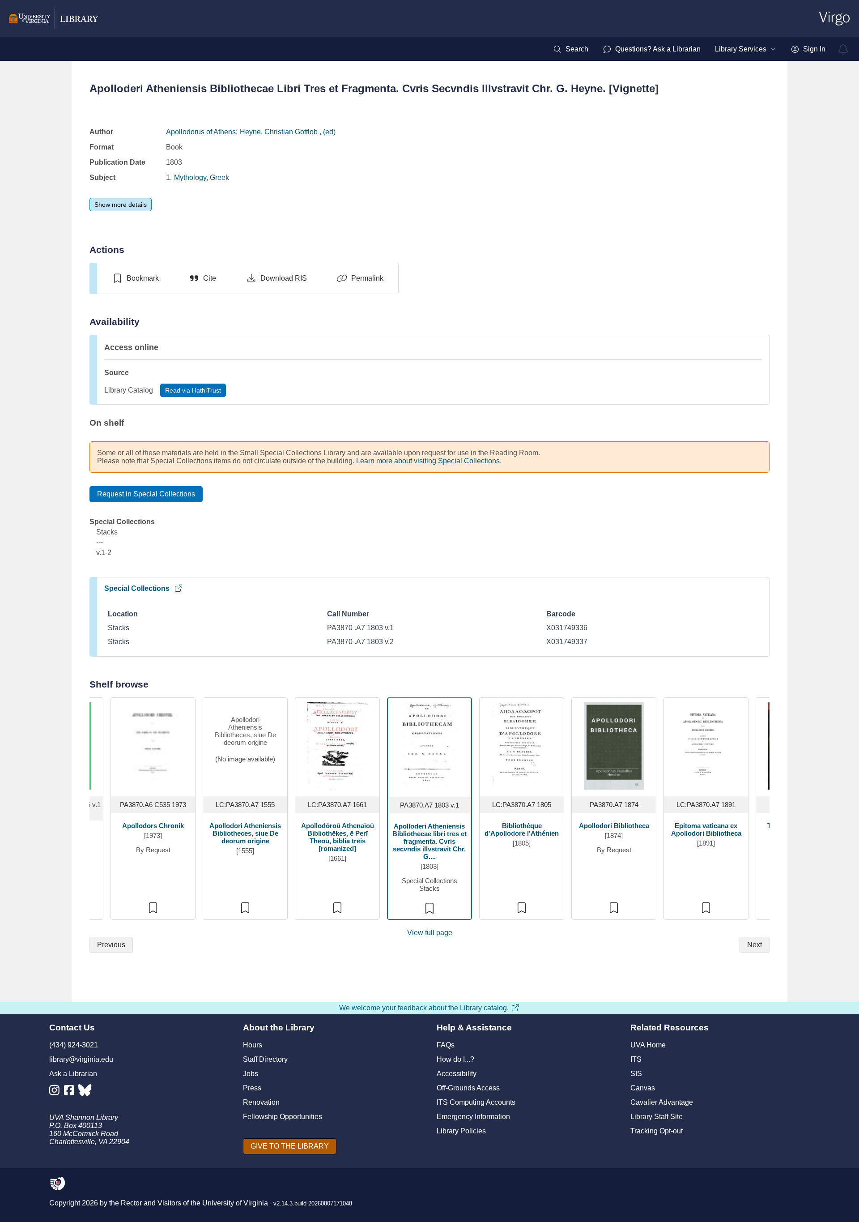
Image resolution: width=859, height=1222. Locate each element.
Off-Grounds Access (468, 1088)
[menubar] (689, 49)
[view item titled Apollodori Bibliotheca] (614, 745)
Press (252, 1088)
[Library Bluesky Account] (85, 1092)
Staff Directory (265, 1059)
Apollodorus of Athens (201, 132)
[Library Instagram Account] (56, 1092)
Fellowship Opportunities (282, 1116)
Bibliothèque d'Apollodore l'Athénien (522, 829)
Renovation (261, 1102)
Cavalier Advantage (661, 1102)
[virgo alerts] (843, 49)
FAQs (446, 1045)
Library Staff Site (656, 1116)
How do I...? (455, 1059)
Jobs (250, 1073)
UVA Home (648, 1045)
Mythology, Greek (201, 177)
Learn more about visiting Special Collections (428, 461)
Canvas (642, 1088)
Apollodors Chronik (153, 825)
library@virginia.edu (81, 1059)
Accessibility (456, 1073)
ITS (636, 1059)
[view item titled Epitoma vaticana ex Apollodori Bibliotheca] (706, 745)
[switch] (135, 278)
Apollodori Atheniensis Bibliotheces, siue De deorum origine (245, 833)
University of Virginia (235, 1203)
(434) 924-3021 (73, 1045)
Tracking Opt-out (656, 1131)
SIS (636, 1073)
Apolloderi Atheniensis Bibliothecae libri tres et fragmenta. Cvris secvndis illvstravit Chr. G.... (429, 841)
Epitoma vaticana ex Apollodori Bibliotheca (706, 829)
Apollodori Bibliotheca (614, 825)
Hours (252, 1045)
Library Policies (461, 1131)
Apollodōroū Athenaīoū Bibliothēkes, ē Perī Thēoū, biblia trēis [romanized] (337, 837)
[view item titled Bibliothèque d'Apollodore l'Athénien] (522, 745)
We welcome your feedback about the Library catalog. (424, 1008)
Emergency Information (473, 1116)
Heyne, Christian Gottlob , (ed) (288, 132)
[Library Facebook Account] (71, 1092)
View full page (429, 932)
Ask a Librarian (73, 1073)
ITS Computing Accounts (476, 1102)
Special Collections (137, 588)
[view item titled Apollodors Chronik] (153, 745)
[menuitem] (571, 49)
